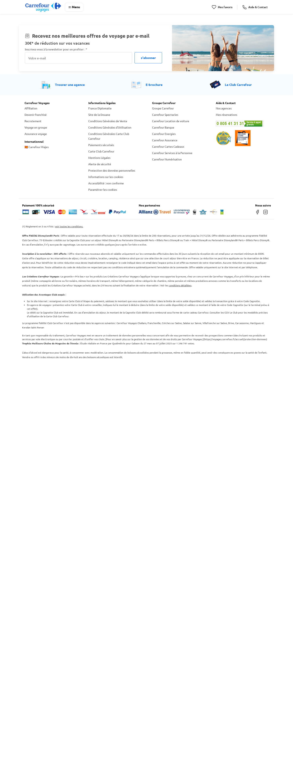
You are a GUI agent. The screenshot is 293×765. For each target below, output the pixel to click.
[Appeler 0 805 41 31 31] (242, 123)
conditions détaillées (180, 285)
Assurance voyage (36, 134)
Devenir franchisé (36, 114)
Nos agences (224, 108)
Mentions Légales (99, 157)
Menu (76, 7)
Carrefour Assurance (164, 140)
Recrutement (33, 121)
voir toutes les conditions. (69, 226)
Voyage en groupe (36, 127)
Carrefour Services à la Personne (172, 153)
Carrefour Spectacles (165, 114)
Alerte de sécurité (99, 164)
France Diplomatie (100, 108)
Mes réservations (226, 114)
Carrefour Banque (163, 127)
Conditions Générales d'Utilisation (109, 127)
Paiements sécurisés (101, 145)
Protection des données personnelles (111, 170)
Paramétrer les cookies (102, 189)
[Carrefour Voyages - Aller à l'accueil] (43, 7)
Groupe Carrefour (163, 108)
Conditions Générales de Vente (107, 121)
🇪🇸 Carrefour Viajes (37, 147)
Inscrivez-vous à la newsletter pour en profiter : (56, 49)
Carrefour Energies (164, 134)
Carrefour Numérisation (167, 159)
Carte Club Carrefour (101, 151)
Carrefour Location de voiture (170, 121)
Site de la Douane (99, 114)
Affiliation (31, 108)
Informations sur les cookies (105, 177)
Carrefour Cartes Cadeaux (168, 146)
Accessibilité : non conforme (106, 183)
